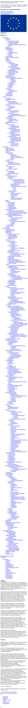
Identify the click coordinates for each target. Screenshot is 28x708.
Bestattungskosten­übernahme (17, 301)
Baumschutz (13, 430)
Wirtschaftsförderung (10, 452)
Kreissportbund (11, 172)
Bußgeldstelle (11, 251)
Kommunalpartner (12, 118)
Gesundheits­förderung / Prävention (13, 338)
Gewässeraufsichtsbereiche (19, 415)
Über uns (8, 552)
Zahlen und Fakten (9, 149)
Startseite (2, 556)
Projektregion (13, 155)
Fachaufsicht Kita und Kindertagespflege (15, 272)
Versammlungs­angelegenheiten (14, 256)
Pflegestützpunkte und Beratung (17, 288)
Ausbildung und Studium (13, 42)
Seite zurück (3, 693)
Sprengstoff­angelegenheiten (14, 250)
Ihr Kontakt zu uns (9, 553)
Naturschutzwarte (14, 446)
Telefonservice (11, 238)
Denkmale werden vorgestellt (14, 164)
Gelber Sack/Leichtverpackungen (18, 493)
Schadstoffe (13, 503)
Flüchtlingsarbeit (11, 73)
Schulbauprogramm (10, 523)
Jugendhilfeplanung (12, 285)
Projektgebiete (11, 203)
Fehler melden (6, 703)
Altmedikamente (14, 485)
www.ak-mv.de (11, 627)
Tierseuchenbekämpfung (13, 352)
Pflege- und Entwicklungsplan (17, 157)
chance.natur (11, 153)
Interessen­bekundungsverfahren (12, 57)
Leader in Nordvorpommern (17, 217)
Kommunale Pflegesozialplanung (18, 292)
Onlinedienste (8, 231)
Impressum (5, 696)
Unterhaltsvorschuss (12, 266)
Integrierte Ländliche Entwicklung (15, 215)
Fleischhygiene (11, 358)
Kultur (7, 165)
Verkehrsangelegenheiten (13, 252)
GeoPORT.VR (11, 403)
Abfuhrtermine (11, 477)
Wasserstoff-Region (10, 209)
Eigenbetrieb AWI (12, 513)
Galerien (10, 167)
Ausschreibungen (9, 56)
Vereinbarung (13, 81)
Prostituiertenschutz (12, 263)
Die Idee (12, 192)
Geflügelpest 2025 (14, 353)
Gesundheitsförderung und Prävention (19, 335)
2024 (15, 188)
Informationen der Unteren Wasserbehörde (16, 412)
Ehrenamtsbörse (11, 63)
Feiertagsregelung (14, 492)
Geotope (12, 438)
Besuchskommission (15, 349)
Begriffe (12, 294)
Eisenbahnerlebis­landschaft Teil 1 (20, 468)
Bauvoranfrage (11, 379)
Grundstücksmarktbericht (16, 396)
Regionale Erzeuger (10, 225)
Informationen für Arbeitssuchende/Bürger (14, 539)
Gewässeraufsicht (14, 414)
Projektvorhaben (11, 202)
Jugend (7, 264)
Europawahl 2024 (14, 143)
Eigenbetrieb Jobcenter (8, 530)
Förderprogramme (12, 274)
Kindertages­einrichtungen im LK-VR (18, 268)
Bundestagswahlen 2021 (16, 138)
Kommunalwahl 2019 (15, 130)
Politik (4, 96)
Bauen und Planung (10, 375)
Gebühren (10, 509)
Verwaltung (10, 51)
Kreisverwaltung (6, 228)
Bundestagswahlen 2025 (16, 137)
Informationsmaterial (12, 512)
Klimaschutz (10, 159)
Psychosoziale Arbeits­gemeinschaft (18, 345)
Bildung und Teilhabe (12, 237)
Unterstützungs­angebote (13, 543)
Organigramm (8, 472)
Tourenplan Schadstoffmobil (17, 480)
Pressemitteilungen (12, 532)
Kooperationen (11, 177)
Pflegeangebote (14, 289)
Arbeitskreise (13, 346)
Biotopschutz (13, 431)
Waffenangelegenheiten (13, 245)
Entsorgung (10, 482)
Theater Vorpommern (12, 168)
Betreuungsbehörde (12, 296)
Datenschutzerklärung (15, 114)
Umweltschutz (11, 420)
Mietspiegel (13, 399)
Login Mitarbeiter (9, 95)
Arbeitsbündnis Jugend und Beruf (15, 78)
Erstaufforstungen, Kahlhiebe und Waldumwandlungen (18, 434)
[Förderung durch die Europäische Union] (14, 31)
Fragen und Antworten (15, 293)
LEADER (10, 216)
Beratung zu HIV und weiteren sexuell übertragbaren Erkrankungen (19, 325)
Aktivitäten (13, 80)
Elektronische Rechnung (13, 407)
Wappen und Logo (9, 148)
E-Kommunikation (9, 473)
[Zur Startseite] (7, 13)
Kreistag (10, 50)
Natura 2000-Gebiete (15, 443)
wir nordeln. (8, 38)
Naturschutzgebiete (15, 445)
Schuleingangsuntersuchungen (17, 308)
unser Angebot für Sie (12, 546)
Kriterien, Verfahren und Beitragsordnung (16, 194)
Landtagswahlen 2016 (15, 135)
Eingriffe (13, 432)
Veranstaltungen (9, 48)
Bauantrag (10, 380)
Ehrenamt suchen (14, 65)
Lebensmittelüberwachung (13, 357)
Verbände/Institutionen (13, 52)
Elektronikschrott (14, 489)
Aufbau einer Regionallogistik (17, 179)
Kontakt (10, 87)
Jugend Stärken (11, 284)
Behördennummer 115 (10, 230)
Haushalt (10, 108)
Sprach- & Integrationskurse (14, 371)
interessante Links (12, 401)
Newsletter (8, 59)
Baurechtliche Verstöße (13, 386)
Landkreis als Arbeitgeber (13, 41)
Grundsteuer (13, 400)
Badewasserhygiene (15, 328)
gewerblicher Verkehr (15, 255)
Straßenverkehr (11, 258)
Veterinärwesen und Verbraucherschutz (14, 350)
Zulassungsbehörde (12, 235)
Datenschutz (10, 113)
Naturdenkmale (14, 444)
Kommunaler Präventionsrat (11, 122)
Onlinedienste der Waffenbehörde (18, 248)
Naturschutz (10, 424)
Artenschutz (13, 428)
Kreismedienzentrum (12, 464)
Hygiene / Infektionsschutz (13, 327)
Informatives (10, 456)
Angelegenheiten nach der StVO (17, 253)
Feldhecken (13, 436)
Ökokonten (13, 448)
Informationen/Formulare (13, 163)
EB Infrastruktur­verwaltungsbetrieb (15, 466)
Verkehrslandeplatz (15, 470)
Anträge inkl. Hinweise (10, 535)
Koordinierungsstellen (12, 370)
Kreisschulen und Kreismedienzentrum (14, 462)
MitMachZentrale (11, 70)
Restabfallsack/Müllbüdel (16, 502)
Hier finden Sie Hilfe (12, 342)
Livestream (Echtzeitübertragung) (15, 103)
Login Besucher (9, 94)
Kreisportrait (5, 146)
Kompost (10, 508)
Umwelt (7, 409)
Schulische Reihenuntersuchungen (18, 309)
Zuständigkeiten (14, 514)
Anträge (12, 196)
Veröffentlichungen (12, 207)
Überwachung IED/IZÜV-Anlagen (18, 418)
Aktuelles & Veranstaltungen (14, 368)
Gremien (10, 344)
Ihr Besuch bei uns (7, 700)
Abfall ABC (13, 484)
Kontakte (13, 295)
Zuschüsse (10, 121)
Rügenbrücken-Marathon (13, 173)
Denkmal (8, 160)
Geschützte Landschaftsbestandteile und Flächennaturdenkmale (19, 440)
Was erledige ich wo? (10, 229)
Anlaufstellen (11, 82)
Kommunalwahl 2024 (15, 129)
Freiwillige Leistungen (13, 527)
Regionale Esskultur (12, 191)
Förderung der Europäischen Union (13, 522)
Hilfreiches (10, 85)
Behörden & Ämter (12, 373)
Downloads (10, 86)
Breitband (10, 53)
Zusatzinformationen (12, 208)
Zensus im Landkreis (12, 91)
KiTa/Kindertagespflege (13, 267)
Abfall (12, 421)
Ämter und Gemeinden (10, 150)
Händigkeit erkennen (15, 310)
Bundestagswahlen (12, 136)
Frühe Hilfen (11, 273)
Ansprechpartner (14, 517)
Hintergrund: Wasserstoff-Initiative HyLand (17, 211)
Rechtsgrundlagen (12, 101)
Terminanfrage (11, 241)
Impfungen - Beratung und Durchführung (16, 316)
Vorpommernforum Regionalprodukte (18, 186)
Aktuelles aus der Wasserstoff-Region (16, 210)
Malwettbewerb (11, 481)
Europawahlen (11, 142)
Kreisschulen (11, 463)
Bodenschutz (13, 422)
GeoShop (10, 402)
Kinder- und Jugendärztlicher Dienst (15, 307)
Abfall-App (13, 478)
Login (4, 701)
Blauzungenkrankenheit (16, 355)
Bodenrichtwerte (14, 394)
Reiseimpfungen (17, 317)
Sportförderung (11, 171)
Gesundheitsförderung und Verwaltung (16, 334)
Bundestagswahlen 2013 (16, 141)
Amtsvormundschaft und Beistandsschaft (16, 265)
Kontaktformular (9, 93)
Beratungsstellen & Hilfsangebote (15, 372)
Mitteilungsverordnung (13, 408)
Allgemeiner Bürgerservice (13, 234)
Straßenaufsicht (11, 391)
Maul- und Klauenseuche (16, 356)
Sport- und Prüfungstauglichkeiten (18, 322)
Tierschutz (10, 351)
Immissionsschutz (14, 423)
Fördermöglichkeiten (15, 67)
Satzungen (13, 515)
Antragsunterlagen (12, 536)
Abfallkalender (14, 479)
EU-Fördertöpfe (11, 457)
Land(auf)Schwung (12, 220)
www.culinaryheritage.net (16, 199)
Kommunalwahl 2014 (15, 131)
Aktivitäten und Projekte (13, 120)
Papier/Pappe (13, 501)
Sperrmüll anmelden (12, 518)
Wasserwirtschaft (11, 410)
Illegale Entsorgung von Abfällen (18, 496)
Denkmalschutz (11, 387)
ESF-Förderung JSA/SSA (16, 279)
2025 (15, 187)
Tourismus (8, 151)
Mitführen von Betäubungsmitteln (20, 323)
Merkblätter (10, 537)
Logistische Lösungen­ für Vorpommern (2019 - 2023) (19, 182)
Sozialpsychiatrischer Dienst (14, 306)
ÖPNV (7, 200)
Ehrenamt (8, 60)
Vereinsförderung (11, 459)
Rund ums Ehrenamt (12, 66)
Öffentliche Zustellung (10, 551)
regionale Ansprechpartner (13, 548)
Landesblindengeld (15, 300)
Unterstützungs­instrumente (13, 549)
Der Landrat (8, 98)
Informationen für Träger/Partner (12, 550)
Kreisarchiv (8, 521)
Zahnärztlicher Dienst (12, 332)
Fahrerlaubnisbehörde (12, 236)
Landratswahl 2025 (15, 125)
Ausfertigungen (11, 107)
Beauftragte (8, 109)
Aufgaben (13, 243)
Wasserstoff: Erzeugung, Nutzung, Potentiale (17, 213)
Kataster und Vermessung (11, 392)
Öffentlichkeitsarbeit (15, 516)
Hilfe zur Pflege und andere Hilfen (15, 298)
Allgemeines (10, 541)
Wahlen (9, 54)
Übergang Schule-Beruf (11, 77)
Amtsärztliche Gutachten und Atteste (18, 320)
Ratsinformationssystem (13, 102)
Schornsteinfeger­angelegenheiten (15, 260)
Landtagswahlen (11, 132)
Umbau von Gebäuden (15, 450)
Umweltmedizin (14, 330)
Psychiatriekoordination (10, 339)
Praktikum (10, 359)
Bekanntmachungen (10, 49)
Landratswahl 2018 (15, 127)
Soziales (7, 286)
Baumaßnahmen (11, 205)
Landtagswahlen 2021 (15, 134)
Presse (7, 58)
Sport (7, 170)
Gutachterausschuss (12, 393)
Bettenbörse (10, 343)
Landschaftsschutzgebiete (16, 442)
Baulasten (10, 384)
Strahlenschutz (14, 331)
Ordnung (7, 239)
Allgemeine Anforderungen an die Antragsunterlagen (15, 378)
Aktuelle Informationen (13, 341)
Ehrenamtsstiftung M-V (13, 71)
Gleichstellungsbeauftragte (13, 110)
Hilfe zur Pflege (14, 299)
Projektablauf (11, 206)
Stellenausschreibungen (13, 43)
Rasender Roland (14, 467)
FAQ (9, 364)
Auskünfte (13, 398)
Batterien (13, 486)
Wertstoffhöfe (14, 506)
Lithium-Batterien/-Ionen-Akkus (17, 498)
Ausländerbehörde (9, 360)
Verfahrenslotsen (11, 282)
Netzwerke (13, 348)
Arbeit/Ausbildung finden (11, 538)
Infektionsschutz (14, 329)
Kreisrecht (8, 104)
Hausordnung (8, 520)
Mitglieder (13, 79)
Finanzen (8, 405)
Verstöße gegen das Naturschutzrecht (18, 451)
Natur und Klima (9, 152)
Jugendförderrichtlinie (15, 275)
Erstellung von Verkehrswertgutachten (19, 395)
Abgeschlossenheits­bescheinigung (15, 385)
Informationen (11, 89)
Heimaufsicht (11, 257)
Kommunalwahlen (12, 128)
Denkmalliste (11, 161)
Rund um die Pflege (12, 287)
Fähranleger (13, 471)
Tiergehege (13, 449)
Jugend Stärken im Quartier (16, 277)
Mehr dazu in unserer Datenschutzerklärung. (11, 9)
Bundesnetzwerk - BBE (13, 72)
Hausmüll (13, 495)
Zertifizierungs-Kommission (16, 198)
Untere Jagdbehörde (12, 242)
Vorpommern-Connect (15, 184)
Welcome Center (9, 75)
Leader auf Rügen (14, 218)
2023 (15, 189)
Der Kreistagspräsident (10, 99)
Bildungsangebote (12, 544)
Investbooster (11, 224)
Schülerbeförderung (10, 524)
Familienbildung (11, 280)
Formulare (13, 244)
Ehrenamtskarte (11, 74)
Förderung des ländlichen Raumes (13, 214)
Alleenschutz (13, 427)
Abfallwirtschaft (9, 474)
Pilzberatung (13, 337)
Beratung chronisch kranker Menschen (19, 336)
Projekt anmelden (14, 64)
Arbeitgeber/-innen (12, 366)
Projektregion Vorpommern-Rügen (18, 221)
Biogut (12, 488)
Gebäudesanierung (15, 437)
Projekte (10, 178)
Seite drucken (14, 693)
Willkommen (5, 37)
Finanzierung (13, 291)
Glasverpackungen (15, 494)
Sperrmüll (13, 505)
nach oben (8, 693)
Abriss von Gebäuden (15, 425)
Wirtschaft (8, 174)
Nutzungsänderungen (12, 388)
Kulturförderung (11, 166)
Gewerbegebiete (11, 453)
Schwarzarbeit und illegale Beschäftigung (16, 261)
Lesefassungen (11, 106)
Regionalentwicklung (15, 156)
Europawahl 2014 (14, 145)
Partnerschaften (9, 117)
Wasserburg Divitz (15, 185)
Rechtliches (10, 92)
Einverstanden (9, 11)
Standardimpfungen (18, 318)
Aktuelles (8, 46)
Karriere (7, 39)
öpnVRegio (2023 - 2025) (19, 180)
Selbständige (11, 542)
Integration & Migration (10, 367)
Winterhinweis (14, 507)
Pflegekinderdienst (12, 281)
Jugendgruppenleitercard (16, 68)
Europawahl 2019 (14, 144)
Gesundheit (8, 305)
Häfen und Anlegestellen (13, 259)
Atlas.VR (8, 227)
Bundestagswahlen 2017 (16, 139)
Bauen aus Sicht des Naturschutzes (18, 429)
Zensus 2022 (8, 88)
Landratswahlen (11, 124)
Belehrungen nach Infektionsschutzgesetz (15, 314)
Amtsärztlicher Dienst (12, 311)
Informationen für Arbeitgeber (12, 545)
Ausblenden (3, 11)
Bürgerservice (8, 232)
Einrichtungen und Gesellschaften (13, 465)
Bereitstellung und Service (16, 487)
